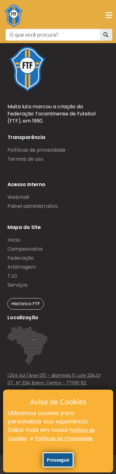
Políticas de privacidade (36, 150)
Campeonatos (25, 249)
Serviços (17, 284)
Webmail (18, 197)
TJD (12, 275)
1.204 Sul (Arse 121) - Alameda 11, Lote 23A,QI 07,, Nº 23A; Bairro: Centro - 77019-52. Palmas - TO (54, 382)
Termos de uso (25, 159)
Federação (20, 258)
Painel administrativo (32, 206)
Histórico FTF (25, 303)
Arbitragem (21, 267)
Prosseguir (58, 460)
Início (13, 240)
